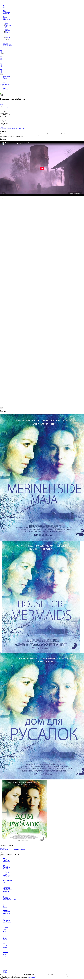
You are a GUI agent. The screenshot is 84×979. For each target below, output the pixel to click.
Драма (1, 127)
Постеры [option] (17, 128)
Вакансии (5, 972)
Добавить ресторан (7, 879)
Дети (4, 18)
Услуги (4, 956)
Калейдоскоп (5, 949)
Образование (8, 25)
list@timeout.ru (32, 977)
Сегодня (4, 40)
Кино (4, 7)
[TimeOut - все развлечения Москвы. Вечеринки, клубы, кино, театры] (3, 1)
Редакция (5, 970)
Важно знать (5, 940)
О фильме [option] (2, 128)
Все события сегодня (4, 84)
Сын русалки (22, 849)
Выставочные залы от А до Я (9, 899)
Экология (7, 33)
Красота (4, 11)
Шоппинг (5, 938)
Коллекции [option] (21, 128)
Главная (4, 88)
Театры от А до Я (6, 921)
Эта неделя (5, 43)
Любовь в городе (6, 861)
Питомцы (7, 30)
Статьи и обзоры (6, 867)
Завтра (4, 41)
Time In (6, 26)
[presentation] (0, 74)
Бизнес (6, 29)
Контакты (7, 37)
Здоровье (5, 17)
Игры (6, 24)
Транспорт (7, 32)
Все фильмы (5, 89)
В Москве (5, 859)
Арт (3, 16)
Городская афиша (6, 862)
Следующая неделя (7, 44)
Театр (6, 23)
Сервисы (5, 939)
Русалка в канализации (13, 849)
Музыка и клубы (6, 12)
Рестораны (5, 8)
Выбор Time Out (6, 19)
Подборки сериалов (7, 872)
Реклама (4, 971)
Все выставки (6, 897)
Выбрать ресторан (7, 875)
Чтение (6, 27)
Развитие (5, 908)
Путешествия (6, 13)
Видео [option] (5, 128)
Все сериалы (5, 869)
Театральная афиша (7, 922)
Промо (6, 36)
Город (4, 6)
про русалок (2, 848)
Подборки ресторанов (7, 880)
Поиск (4, 5)
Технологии (8, 34)
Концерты (5, 78)
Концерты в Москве (7, 889)
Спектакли (5, 79)
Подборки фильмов (7, 871)
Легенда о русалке (4, 849)
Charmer (6, 978)
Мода (4, 10)
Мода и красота (8, 21)
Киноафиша (5, 866)
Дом (6, 31)
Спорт (4, 14)
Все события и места (7, 45)
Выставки (5, 80)
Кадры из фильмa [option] (11, 128)
